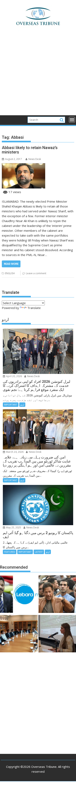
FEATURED (9, 551)
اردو (22, 404)
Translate (34, 308)
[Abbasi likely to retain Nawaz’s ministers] (23, 166)
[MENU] (72, 120)
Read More (11, 263)
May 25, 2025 (13, 527)
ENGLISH (10, 273)
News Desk (34, 159)
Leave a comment (36, 273)
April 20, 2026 (13, 376)
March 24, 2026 (14, 452)
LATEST (39, 551)
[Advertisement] (38, 75)
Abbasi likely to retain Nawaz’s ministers (30, 149)
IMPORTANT (10, 404)
